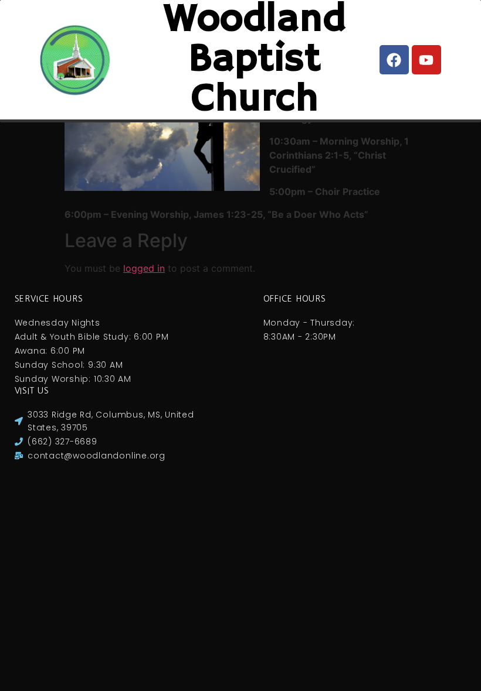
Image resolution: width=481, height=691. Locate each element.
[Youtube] (426, 59)
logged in (144, 268)
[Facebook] (394, 59)
